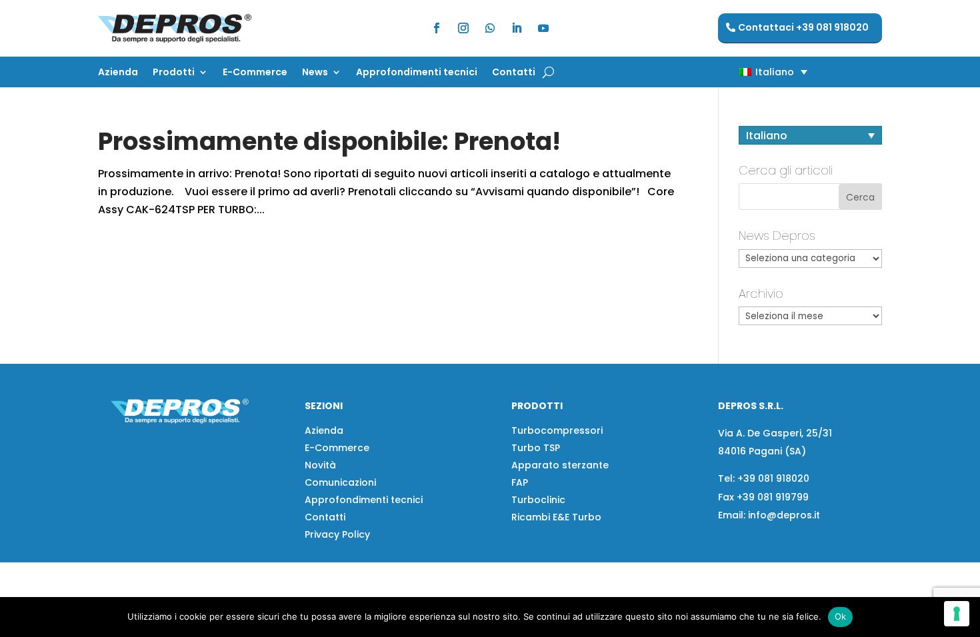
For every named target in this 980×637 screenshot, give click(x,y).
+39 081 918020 (773, 478)
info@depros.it (782, 515)
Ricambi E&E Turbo (556, 517)
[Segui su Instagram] (463, 28)
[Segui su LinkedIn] (516, 28)
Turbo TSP (535, 447)
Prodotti (174, 73)
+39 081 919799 (773, 497)
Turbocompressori (557, 430)
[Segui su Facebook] (436, 28)
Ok (841, 616)
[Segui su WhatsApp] (490, 28)
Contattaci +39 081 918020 (803, 27)
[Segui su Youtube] (543, 28)
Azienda (118, 73)
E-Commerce (255, 73)
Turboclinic (538, 499)
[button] (750, 71)
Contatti (513, 73)
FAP (519, 482)
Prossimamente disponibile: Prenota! (329, 141)
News (315, 73)
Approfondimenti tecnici (416, 73)
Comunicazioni (340, 482)
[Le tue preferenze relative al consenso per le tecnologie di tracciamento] (956, 613)
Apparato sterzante (560, 465)
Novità (320, 465)
